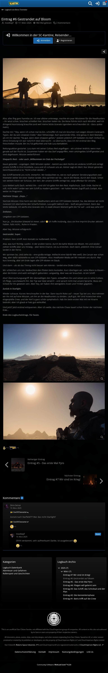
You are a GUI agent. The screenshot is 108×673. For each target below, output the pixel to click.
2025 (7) (64, 568)
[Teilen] (104, 51)
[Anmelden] (97, 3)
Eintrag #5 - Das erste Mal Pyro (46, 463)
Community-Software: (54, 664)
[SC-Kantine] (14, 3)
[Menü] (104, 3)
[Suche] (90, 3)
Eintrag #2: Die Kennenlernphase (78, 595)
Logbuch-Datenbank (12, 567)
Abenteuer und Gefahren (15, 570)
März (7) (67, 571)
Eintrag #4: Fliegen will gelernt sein (79, 585)
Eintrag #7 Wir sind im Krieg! (63, 479)
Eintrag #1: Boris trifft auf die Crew (79, 598)
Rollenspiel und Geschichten (16, 573)
